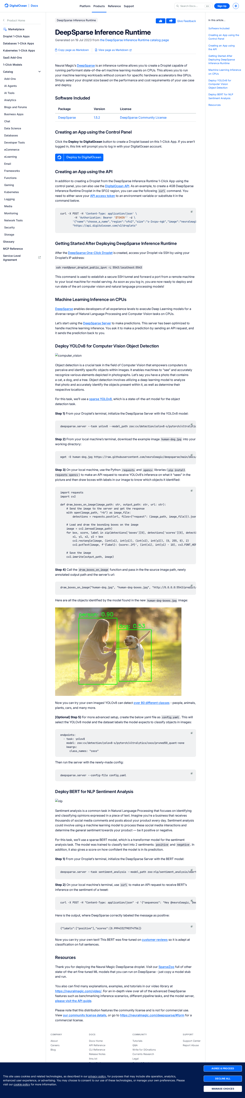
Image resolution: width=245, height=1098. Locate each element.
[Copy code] (191, 211)
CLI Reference (97, 1049)
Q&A (135, 1045)
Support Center (192, 1040)
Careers (55, 1045)
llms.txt (93, 1058)
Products (99, 6)
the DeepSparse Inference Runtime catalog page (134, 40)
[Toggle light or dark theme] (236, 6)
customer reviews (155, 939)
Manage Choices (223, 1088)
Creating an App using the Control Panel (223, 37)
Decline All (222, 1078)
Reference (114, 6)
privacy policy (97, 1076)
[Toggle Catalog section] (39, 71)
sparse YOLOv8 (100, 399)
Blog (53, 1049)
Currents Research (143, 1054)
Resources (214, 105)
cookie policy (22, 1084)
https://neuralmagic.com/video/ (78, 991)
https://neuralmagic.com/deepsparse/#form (152, 1015)
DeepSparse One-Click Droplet (90, 253)
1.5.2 (97, 117)
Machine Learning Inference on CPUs (224, 72)
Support (129, 6)
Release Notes (97, 1054)
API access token (102, 196)
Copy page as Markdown (73, 49)
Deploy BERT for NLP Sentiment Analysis (220, 96)
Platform (85, 6)
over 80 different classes (152, 703)
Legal (135, 1058)
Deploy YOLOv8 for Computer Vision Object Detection (219, 84)
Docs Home (96, 1040)
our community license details (84, 1015)
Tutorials (137, 1040)
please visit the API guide (73, 1001)
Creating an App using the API (221, 47)
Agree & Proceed (223, 1068)
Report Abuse (191, 1045)
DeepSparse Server (97, 323)
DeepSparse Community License (143, 117)
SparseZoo (166, 967)
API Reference (97, 1045)
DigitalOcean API (117, 186)
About (54, 1040)
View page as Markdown (113, 49)
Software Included (218, 28)
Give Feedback (186, 21)
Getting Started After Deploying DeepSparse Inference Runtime (221, 60)
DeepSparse (86, 65)
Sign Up (221, 6)
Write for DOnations (144, 1049)
